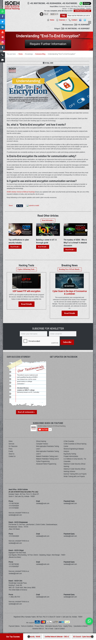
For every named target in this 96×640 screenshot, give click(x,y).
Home (52, 20)
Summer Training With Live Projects (75, 474)
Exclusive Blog (40, 54)
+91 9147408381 (69, 3)
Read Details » (15, 247)
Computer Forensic (42, 443)
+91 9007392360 (71, 29)
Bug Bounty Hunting (70, 454)
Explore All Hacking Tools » (26, 269)
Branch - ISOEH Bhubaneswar (18, 522)
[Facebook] (80, 20)
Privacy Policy (39, 626)
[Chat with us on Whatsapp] (89, 621)
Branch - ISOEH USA (15, 581)
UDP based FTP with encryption (26, 291)
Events (11, 451)
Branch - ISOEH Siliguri (16, 550)
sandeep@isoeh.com (82, 11)
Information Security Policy (53, 626)
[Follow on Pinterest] (2, 37)
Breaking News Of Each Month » (69, 269)
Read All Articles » (48, 220)
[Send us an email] (2, 59)
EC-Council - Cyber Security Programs (75, 636)
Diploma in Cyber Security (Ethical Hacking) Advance (74, 470)
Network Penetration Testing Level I (47, 456)
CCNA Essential (69, 441)
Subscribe (67, 342)
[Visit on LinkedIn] (2, 26)
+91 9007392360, (38, 3)
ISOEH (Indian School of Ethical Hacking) (21, 192)
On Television (13, 446)
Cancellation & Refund (80, 626)
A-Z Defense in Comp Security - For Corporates (75, 460)
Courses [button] (62, 20)
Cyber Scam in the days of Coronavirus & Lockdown (69, 292)
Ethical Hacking (41, 441)
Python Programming (43, 461)
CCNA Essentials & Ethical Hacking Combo (75, 445)
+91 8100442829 (84, 25)
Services (11, 443)
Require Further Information (48, 44)
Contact (74, 20)
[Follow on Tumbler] (2, 47)
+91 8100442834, (54, 3)
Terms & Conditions (27, 626)
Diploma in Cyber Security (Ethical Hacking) (74, 465)
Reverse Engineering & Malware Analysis (74, 450)
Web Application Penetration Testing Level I (47, 447)
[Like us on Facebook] (2, 16)
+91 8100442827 (84, 29)
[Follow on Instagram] (2, 42)
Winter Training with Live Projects (74, 476)
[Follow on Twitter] (2, 21)
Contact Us (12, 456)
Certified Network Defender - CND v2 (46, 636)
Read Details (26, 304)
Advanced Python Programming (46, 464)
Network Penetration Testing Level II (47, 459)
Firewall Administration (71, 456)
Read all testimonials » (26, 412)
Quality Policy (67, 626)
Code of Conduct (59, 628)
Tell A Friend (49, 628)
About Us (11, 454)
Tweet (11, 205)
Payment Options (14, 626)
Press (10, 449)
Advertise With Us (38, 628)
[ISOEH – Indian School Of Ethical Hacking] (12, 5)
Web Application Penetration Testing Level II (47, 452)
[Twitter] (85, 20)
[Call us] (2, 54)
